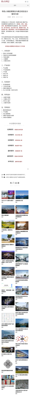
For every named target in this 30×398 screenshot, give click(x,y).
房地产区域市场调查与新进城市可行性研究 (16, 174)
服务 (2, 202)
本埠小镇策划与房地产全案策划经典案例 (16, 177)
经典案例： (15, 129)
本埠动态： (15, 161)
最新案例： (15, 151)
